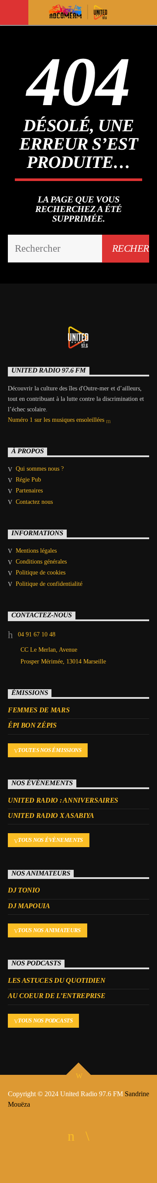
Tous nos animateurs (49, 930)
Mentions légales (36, 550)
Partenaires (29, 490)
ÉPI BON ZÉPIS (32, 725)
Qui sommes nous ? (40, 468)
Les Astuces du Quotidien (56, 980)
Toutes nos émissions (50, 750)
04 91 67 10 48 (36, 634)
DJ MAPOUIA (29, 905)
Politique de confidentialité (49, 584)
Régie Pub (28, 479)
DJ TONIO (24, 890)
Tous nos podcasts (45, 1020)
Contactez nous (34, 502)
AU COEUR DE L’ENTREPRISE (56, 995)
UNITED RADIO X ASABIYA (51, 815)
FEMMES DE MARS (39, 710)
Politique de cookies (40, 572)
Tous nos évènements (50, 840)
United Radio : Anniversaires (63, 800)
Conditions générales (41, 561)
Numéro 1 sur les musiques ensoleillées (57, 420)
